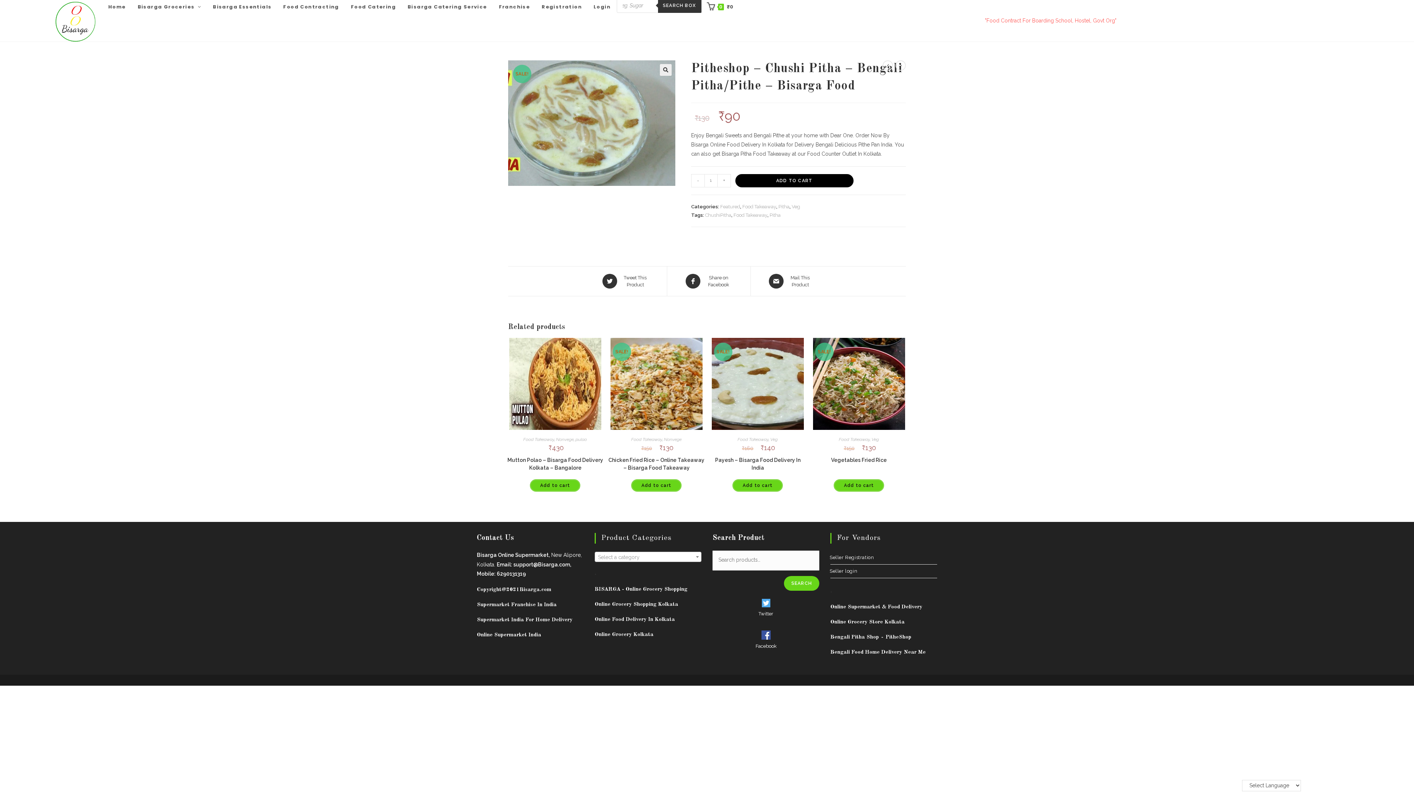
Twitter (766, 613)
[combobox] (648, 557)
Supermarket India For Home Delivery (525, 620)
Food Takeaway (759, 206)
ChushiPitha (718, 215)
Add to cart (794, 180)
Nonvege (565, 439)
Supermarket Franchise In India (517, 605)
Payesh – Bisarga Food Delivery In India (758, 464)
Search (801, 583)
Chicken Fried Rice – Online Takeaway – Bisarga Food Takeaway (656, 464)
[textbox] (648, 557)
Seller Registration (852, 557)
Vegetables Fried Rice (859, 460)
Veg (796, 206)
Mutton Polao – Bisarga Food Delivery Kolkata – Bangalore (555, 464)
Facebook (766, 646)
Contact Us (495, 538)
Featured (730, 206)
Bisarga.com (535, 590)
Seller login (843, 571)
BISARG (641, 589)
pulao (581, 439)
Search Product (738, 538)
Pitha (783, 206)
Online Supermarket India (509, 635)
